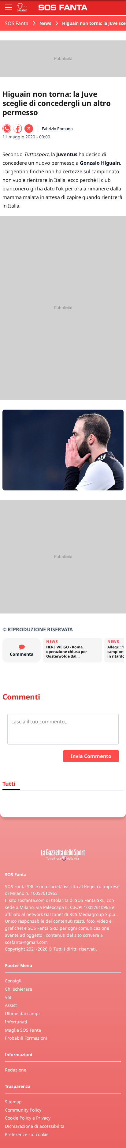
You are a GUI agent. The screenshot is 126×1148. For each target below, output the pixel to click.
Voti (9, 997)
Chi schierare (18, 989)
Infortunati (16, 1022)
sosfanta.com (31, 900)
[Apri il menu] (8, 7)
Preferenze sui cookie (27, 1134)
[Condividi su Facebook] (17, 128)
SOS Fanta (16, 23)
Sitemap (13, 1102)
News (45, 23)
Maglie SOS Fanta (23, 1030)
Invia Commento (91, 756)
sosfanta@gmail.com (26, 942)
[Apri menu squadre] (22, 7)
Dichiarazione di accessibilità (35, 1126)
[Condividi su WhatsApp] (6, 128)
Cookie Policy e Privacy (27, 1118)
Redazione (15, 1070)
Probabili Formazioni (26, 1038)
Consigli (13, 981)
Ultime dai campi (22, 1013)
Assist (11, 1005)
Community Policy (23, 1110)
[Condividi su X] (28, 128)
